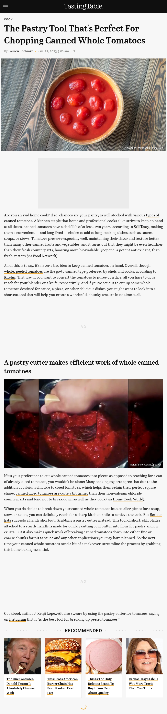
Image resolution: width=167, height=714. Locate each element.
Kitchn (9, 277)
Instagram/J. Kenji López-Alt (145, 464)
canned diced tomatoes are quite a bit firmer (52, 493)
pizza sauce (43, 537)
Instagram (17, 619)
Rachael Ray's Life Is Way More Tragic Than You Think (143, 683)
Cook (8, 19)
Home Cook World (128, 498)
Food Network (44, 255)
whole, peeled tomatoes (23, 271)
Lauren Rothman (20, 51)
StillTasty (141, 226)
